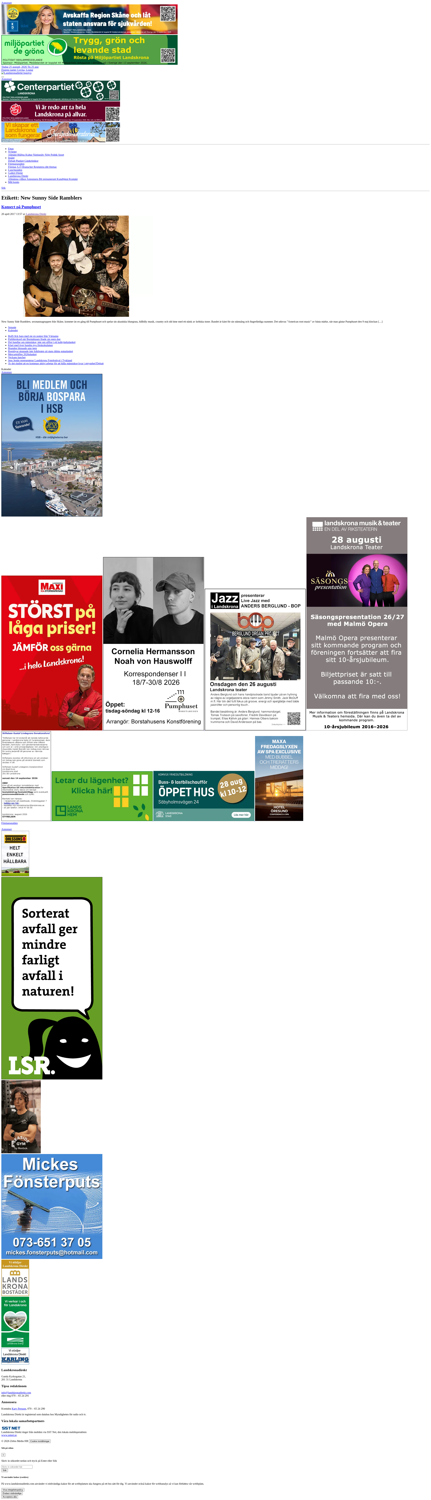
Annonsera (33, 179)
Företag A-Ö (15, 166)
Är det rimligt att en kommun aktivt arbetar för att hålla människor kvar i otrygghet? (56, 363)
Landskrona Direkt (36, 214)
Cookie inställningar (39, 1441)
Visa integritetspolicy (13, 1490)
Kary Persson (19, 1408)
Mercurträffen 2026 (22, 354)
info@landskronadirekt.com (16, 1392)
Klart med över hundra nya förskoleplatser (30, 345)
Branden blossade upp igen (22, 348)
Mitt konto (13, 182)
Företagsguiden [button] (16, 163)
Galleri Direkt (15, 173)
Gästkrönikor (31, 160)
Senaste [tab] (12, 327)
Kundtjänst (63, 179)
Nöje (48, 154)
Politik (54, 154)
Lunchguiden (15, 170)
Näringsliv (39, 154)
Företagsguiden (9, 823)
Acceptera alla (10, 1497)
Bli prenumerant (48, 179)
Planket (20, 160)
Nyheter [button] (12, 151)
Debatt (12, 160)
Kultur (29, 154)
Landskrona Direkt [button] (18, 176)
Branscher (28, 166)
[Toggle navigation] (2, 76)
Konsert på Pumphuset (21, 207)
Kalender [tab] (13, 330)
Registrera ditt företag (45, 166)
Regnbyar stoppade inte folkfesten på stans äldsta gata (40, 351)
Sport (61, 154)
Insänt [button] (11, 157)
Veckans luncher (17, 357)
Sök (5, 1470)
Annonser (6, 2)
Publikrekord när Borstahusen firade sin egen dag (34, 339)
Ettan (11, 148)
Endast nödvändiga (12, 1493)
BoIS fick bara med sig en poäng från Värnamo (33, 336)
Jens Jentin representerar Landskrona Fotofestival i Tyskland (40, 360)
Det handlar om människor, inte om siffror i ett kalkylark (41, 342)
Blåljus (21, 154)
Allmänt (12, 154)
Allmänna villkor (17, 179)
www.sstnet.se (9, 1435)
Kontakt (73, 179)
